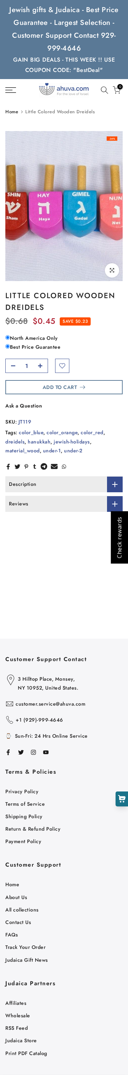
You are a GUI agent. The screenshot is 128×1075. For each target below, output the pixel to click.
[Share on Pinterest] (26, 466)
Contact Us (18, 922)
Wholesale (17, 1015)
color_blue (31, 432)
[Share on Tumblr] (34, 466)
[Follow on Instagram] (33, 752)
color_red (92, 432)
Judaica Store (21, 1040)
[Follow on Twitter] (21, 752)
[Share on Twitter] (17, 466)
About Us (16, 897)
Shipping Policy (24, 816)
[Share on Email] (54, 466)
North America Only (34, 338)
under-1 (52, 450)
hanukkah (39, 441)
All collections (22, 909)
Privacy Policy (21, 791)
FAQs (11, 934)
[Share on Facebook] (8, 466)
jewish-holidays (72, 441)
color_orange (62, 432)
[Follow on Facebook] (8, 752)
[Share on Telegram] (44, 466)
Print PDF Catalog (26, 1053)
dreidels (15, 441)
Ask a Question (23, 405)
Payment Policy (23, 841)
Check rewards (119, 538)
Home (11, 111)
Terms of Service (25, 803)
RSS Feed (16, 1028)
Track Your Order (25, 947)
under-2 (73, 450)
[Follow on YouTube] (46, 752)
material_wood (22, 450)
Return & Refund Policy (32, 828)
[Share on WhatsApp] (64, 466)
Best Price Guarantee (35, 346)
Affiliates (15, 1003)
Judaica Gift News (26, 960)
